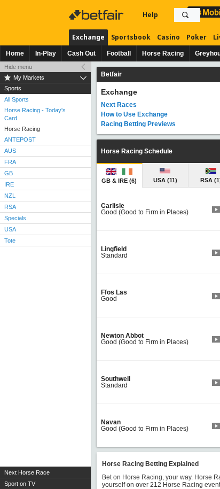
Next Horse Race (27, 472)
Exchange (88, 37)
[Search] (185, 15)
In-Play (45, 53)
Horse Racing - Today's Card (35, 114)
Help (150, 14)
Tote (9, 240)
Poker (196, 37)
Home (15, 53)
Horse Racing (163, 53)
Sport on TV (19, 483)
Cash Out (81, 53)
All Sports (16, 99)
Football (119, 53)
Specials (15, 218)
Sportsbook (131, 37)
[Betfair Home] (97, 15)
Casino (168, 37)
